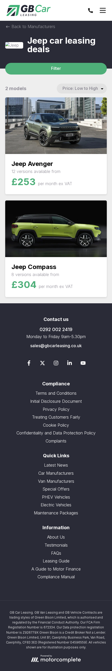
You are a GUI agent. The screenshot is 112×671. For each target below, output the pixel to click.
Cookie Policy (56, 425)
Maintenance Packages (56, 512)
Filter (56, 68)
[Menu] (102, 10)
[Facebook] (29, 364)
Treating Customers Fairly (56, 417)
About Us (56, 537)
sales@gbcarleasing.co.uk (56, 345)
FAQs (56, 553)
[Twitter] (42, 364)
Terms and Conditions (56, 393)
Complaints (56, 441)
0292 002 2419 (56, 329)
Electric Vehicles (56, 504)
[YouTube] (83, 364)
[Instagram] (56, 364)
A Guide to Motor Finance (56, 569)
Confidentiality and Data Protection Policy (56, 432)
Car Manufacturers (56, 473)
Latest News (56, 465)
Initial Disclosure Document (56, 401)
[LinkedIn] (69, 364)
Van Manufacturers (56, 481)
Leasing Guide (56, 560)
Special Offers (56, 489)
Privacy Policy (56, 409)
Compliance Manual (56, 576)
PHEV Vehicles (56, 497)
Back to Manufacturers (32, 26)
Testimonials (56, 545)
